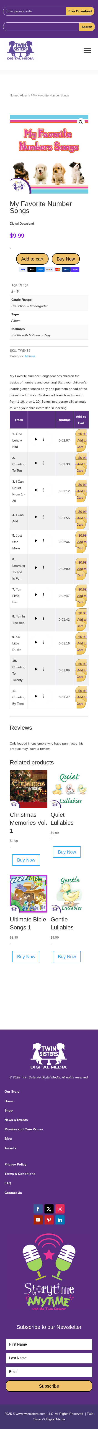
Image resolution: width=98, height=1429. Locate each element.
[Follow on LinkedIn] (59, 1219)
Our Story (12, 1091)
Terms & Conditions (20, 1174)
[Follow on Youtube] (38, 1219)
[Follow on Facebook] (38, 1208)
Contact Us (13, 1193)
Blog (8, 1138)
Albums (25, 95)
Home (14, 95)
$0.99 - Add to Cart (81, 440)
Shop (9, 1110)
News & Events (16, 1120)
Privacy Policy (15, 1164)
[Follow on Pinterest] (49, 1219)
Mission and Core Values (24, 1129)
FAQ (8, 1183)
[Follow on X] (49, 1208)
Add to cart (32, 258)
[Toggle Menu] (87, 50)
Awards (10, 1148)
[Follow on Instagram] (59, 1208)
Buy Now (66, 258)
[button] (81, 122)
